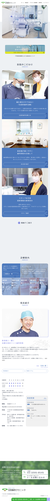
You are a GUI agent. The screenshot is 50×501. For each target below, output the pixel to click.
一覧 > (45, 398)
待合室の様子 (25, 164)
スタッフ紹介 (25, 213)
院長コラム (30, 370)
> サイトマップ (4, 495)
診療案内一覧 (9, 273)
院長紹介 (6, 370)
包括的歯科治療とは (25, 115)
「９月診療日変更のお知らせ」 (38, 404)
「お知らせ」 (34, 410)
